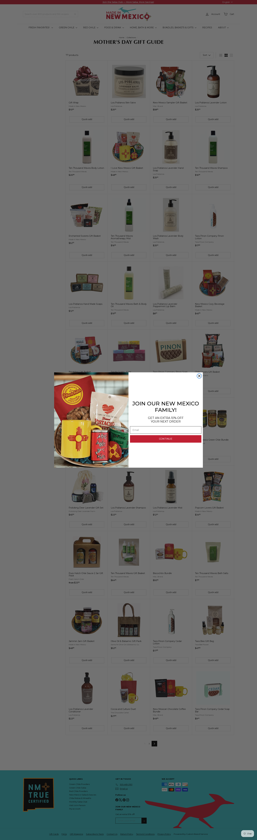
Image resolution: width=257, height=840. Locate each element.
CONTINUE (165, 438)
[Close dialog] (199, 376)
